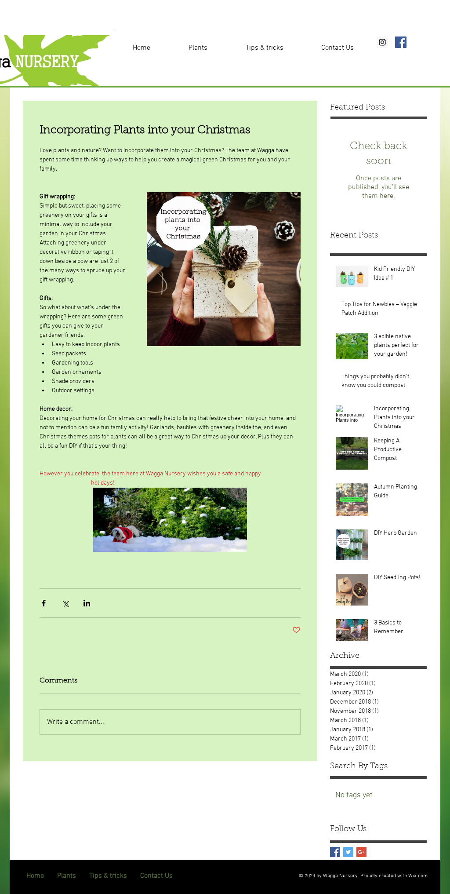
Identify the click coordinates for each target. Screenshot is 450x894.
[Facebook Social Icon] (400, 42)
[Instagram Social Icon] (382, 42)
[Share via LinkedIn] (87, 603)
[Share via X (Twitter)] (65, 603)
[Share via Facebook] (44, 603)
